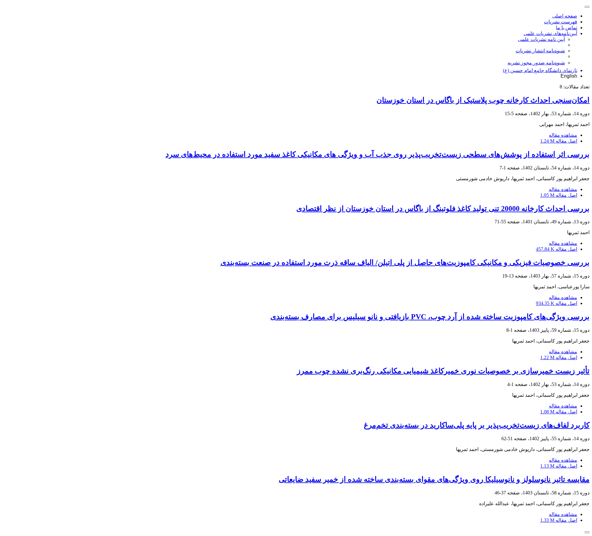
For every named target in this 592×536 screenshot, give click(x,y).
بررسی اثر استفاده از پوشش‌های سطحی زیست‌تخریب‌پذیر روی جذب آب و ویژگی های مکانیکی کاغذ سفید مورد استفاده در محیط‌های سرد (378, 154)
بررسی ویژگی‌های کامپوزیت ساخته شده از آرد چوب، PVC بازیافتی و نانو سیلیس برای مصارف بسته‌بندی (430, 317)
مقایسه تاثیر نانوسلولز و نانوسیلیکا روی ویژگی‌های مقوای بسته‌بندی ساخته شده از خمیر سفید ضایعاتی (434, 479)
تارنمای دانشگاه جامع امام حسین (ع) (540, 70)
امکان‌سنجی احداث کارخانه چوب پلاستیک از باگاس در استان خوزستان (483, 100)
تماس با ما (566, 27)
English (569, 76)
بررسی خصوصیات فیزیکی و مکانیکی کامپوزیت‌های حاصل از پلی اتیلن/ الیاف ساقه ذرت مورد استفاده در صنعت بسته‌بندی (405, 262)
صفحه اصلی (564, 15)
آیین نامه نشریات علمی (541, 39)
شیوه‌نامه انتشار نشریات (540, 50)
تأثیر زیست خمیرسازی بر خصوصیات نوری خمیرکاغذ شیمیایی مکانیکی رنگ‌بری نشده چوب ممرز (443, 371)
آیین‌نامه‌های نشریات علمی (550, 33)
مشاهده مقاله (563, 135)
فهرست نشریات (560, 21)
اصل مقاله (558, 141)
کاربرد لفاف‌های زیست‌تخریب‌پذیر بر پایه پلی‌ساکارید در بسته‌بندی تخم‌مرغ (477, 425)
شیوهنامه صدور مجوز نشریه (536, 62)
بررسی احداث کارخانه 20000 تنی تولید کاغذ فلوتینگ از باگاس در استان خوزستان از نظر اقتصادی (443, 209)
